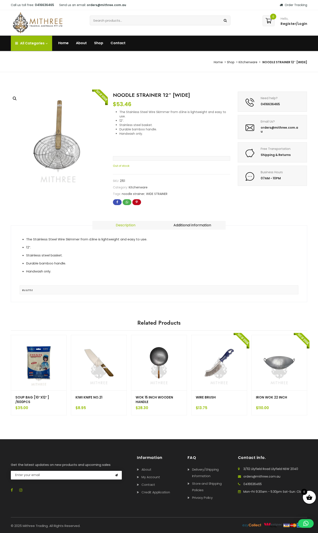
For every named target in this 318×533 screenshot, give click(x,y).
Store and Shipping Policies (207, 486)
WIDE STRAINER (156, 194)
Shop (98, 43)
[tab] (125, 225)
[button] (15, 98)
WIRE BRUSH (206, 397)
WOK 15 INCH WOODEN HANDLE (154, 399)
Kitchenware (248, 62)
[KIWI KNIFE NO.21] (98, 362)
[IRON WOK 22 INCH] (279, 362)
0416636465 (252, 484)
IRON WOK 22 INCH (271, 397)
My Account (150, 477)
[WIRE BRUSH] (219, 362)
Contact (118, 43)
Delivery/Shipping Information (205, 472)
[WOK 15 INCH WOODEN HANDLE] (159, 362)
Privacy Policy (202, 497)
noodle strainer (133, 194)
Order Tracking (295, 5)
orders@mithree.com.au (261, 476)
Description (125, 225)
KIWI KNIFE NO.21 (88, 397)
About (81, 43)
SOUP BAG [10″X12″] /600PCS (32, 399)
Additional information (192, 225)
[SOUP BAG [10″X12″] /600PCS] (38, 362)
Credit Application (155, 492)
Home (63, 43)
